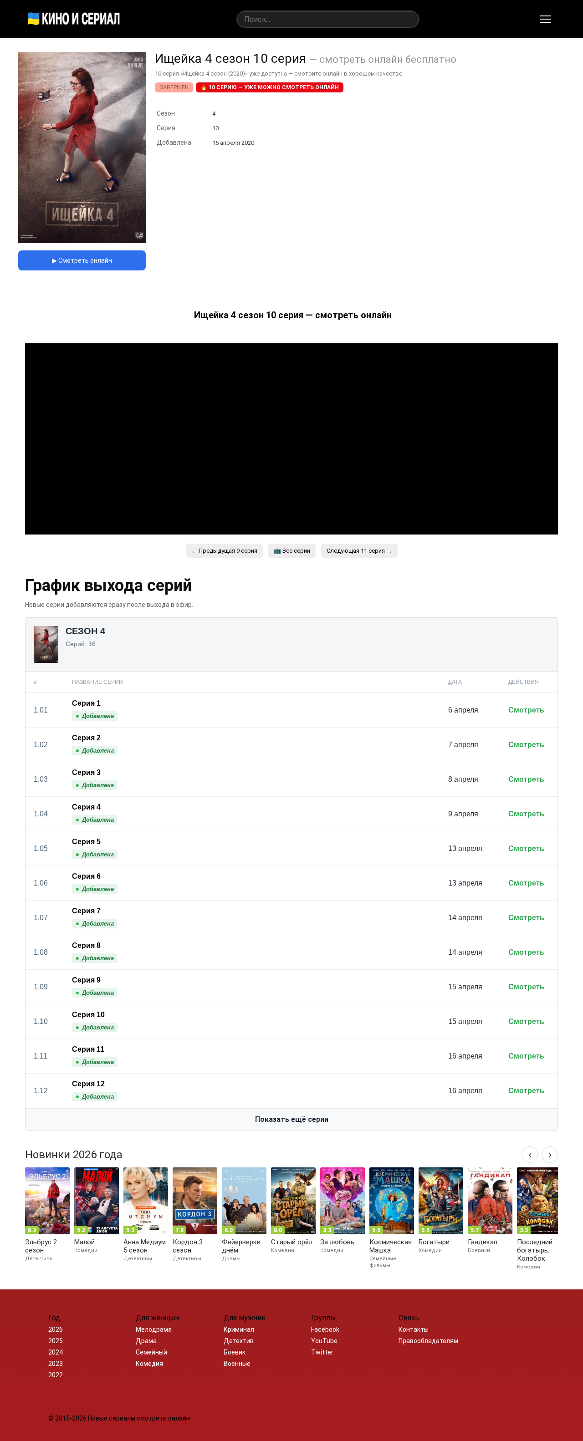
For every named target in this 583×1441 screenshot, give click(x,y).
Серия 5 (86, 841)
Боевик (234, 1352)
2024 (55, 1352)
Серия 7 (86, 911)
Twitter (322, 1352)
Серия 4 (86, 807)
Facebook (325, 1329)
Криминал (239, 1329)
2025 (55, 1340)
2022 (55, 1375)
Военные (237, 1363)
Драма (146, 1340)
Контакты (414, 1329)
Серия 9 (86, 980)
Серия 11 (88, 1049)
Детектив (239, 1340)
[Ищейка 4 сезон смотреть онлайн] (82, 240)
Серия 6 (86, 876)
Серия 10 (88, 1014)
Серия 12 (88, 1084)
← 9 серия (224, 550)
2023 (55, 1363)
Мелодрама (154, 1329)
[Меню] (546, 19)
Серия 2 (86, 738)
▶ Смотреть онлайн (82, 260)
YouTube (324, 1340)
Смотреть (526, 710)
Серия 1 (86, 703)
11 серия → (359, 550)
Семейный (151, 1352)
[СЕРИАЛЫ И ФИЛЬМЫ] (73, 19)
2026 (55, 1329)
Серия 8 (86, 945)
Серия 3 (86, 772)
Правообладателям (428, 1340)
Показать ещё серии (291, 1119)
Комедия (149, 1363)
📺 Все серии (292, 550)
